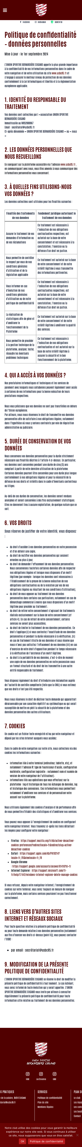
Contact (77, 1115)
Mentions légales (45, 1106)
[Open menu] (5, 10)
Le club (77, 1097)
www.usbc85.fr (59, 73)
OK (22, 1141)
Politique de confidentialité (50, 1097)
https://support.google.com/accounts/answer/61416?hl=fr (41, 866)
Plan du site (43, 1102)
